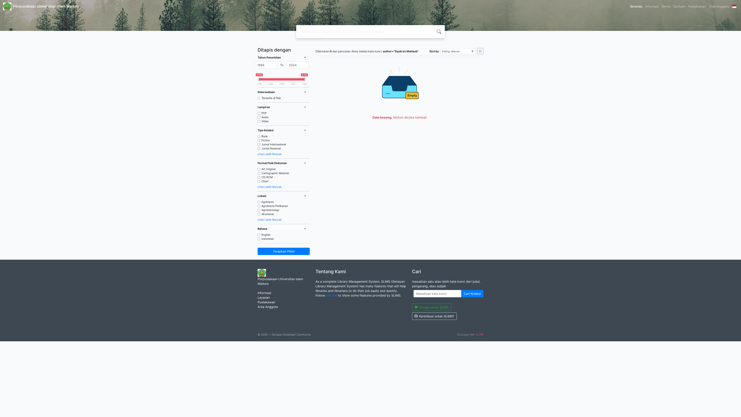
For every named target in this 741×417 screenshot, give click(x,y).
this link (331, 295)
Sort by (434, 51)
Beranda (636, 6)
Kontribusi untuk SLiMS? (436, 316)
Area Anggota (719, 6)
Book (264, 136)
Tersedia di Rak (271, 98)
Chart (264, 181)
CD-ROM (267, 177)
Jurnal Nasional (271, 148)
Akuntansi (267, 214)
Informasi (652, 6)
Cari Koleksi (472, 294)
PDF (264, 113)
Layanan (264, 297)
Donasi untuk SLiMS (434, 307)
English (265, 234)
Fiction (265, 140)
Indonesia (267, 238)
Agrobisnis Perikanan (274, 206)
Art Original (268, 169)
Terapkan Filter (284, 251)
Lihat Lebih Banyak (270, 154)
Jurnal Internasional (273, 144)
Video (265, 121)
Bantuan (679, 6)
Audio (265, 117)
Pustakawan (697, 6)
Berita (666, 6)
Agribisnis (267, 201)
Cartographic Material (275, 173)
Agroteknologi (270, 210)
